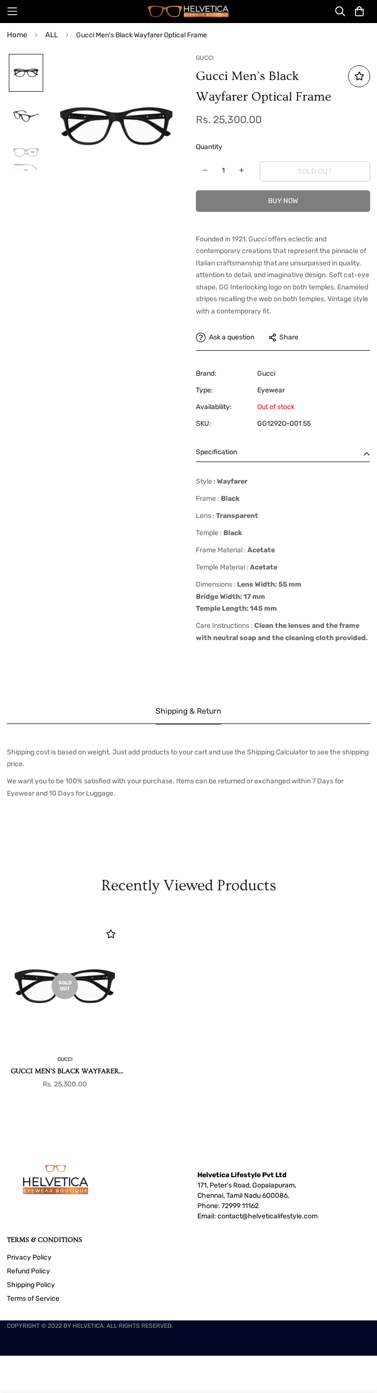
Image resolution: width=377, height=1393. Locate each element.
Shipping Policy (31, 1285)
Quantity (209, 147)
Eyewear (271, 390)
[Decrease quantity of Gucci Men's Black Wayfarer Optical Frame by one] (205, 170)
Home (17, 34)
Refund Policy (28, 1271)
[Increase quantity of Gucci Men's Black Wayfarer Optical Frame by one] (241, 170)
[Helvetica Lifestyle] (188, 11)
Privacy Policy (29, 1257)
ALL (51, 34)
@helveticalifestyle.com (280, 1216)
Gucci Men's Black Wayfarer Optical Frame (65, 1072)
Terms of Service (33, 1298)
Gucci (266, 373)
